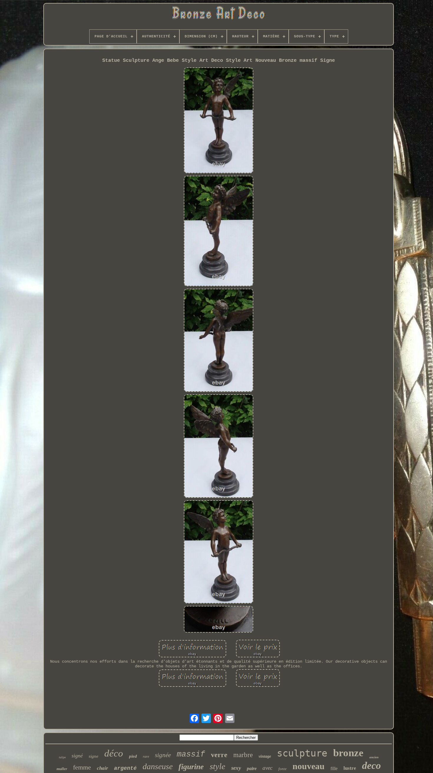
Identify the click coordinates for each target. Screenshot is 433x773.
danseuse (158, 766)
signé (77, 756)
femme (82, 767)
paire (252, 768)
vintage (265, 756)
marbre (243, 755)
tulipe (62, 757)
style (217, 766)
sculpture (302, 753)
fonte (282, 769)
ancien (374, 757)
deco (371, 765)
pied (133, 756)
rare (146, 756)
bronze (348, 753)
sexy (236, 768)
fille (334, 768)
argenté (125, 768)
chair (102, 768)
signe (93, 756)
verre (219, 755)
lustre (349, 768)
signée (163, 755)
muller (62, 769)
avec (267, 768)
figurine (191, 766)
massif (191, 754)
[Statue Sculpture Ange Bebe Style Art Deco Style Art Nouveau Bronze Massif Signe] (219, 121)
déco (113, 753)
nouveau (308, 766)
